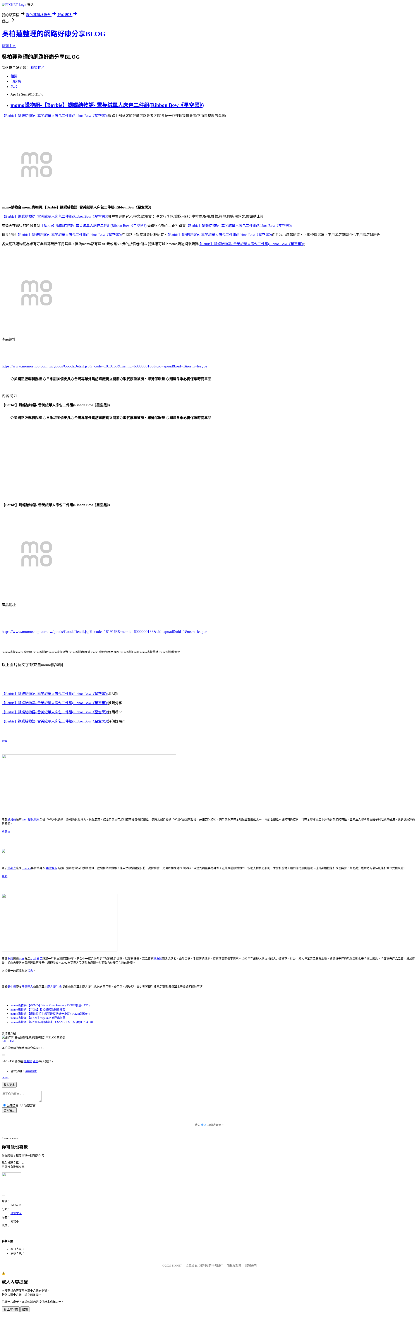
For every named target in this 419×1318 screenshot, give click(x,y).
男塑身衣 (51, 868)
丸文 (21, 958)
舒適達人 (27, 986)
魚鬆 (4, 876)
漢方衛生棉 (54, 986)
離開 (25, 1309)
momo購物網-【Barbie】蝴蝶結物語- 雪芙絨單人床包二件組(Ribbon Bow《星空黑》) (107, 105)
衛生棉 (11, 986)
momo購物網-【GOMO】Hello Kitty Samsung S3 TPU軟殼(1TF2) (49, 1005)
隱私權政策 (234, 1265)
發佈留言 (9, 1110)
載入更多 (9, 1085)
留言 (35, 1061)
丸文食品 (36, 958)
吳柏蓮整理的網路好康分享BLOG (54, 34)
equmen (26, 868)
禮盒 (30, 970)
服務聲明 (251, 1265)
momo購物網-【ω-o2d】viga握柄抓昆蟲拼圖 (37, 1017)
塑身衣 (6, 831)
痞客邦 (28, 1061)
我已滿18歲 (10, 1309)
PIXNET (177, 1265)
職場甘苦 (38, 67)
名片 (13, 87)
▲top (5, 1077)
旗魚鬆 (157, 958)
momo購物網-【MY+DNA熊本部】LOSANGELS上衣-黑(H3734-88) (51, 1022)
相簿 (13, 76)
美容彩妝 (31, 1071)
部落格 (15, 81)
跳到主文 (9, 46)
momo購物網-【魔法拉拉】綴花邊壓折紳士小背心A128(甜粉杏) (49, 1013)
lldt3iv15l (8, 1041)
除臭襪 (11, 819)
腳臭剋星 (33, 819)
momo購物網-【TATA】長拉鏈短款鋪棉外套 (37, 1009)
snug (4, 740)
